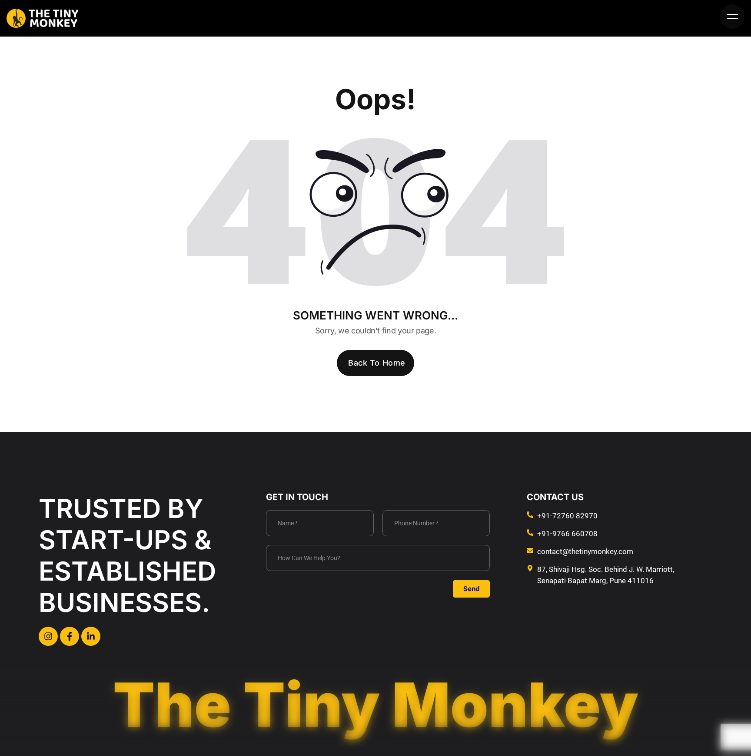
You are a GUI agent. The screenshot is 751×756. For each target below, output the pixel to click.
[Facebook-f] (69, 636)
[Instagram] (48, 636)
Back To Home (376, 362)
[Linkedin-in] (90, 636)
